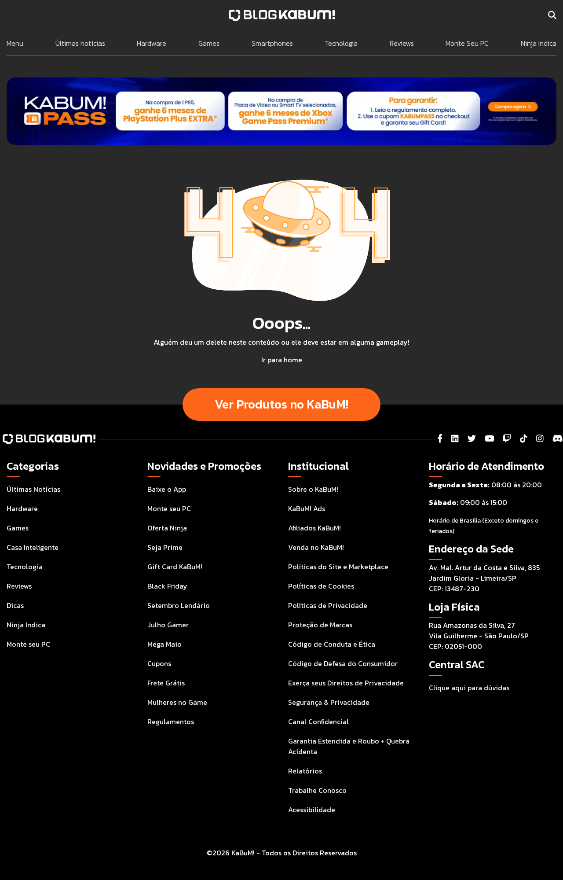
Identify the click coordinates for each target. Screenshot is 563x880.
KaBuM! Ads (306, 508)
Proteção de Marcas (320, 624)
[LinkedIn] (455, 438)
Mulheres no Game (177, 702)
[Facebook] (439, 438)
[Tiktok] (523, 438)
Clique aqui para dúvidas (469, 687)
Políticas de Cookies (321, 586)
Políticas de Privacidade (327, 605)
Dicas (15, 605)
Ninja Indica (538, 43)
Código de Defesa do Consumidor (343, 663)
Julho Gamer (168, 624)
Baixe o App (166, 489)
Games (208, 43)
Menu (15, 43)
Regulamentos (170, 721)
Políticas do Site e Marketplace (338, 566)
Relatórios (305, 771)
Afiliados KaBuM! (314, 528)
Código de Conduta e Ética (331, 644)
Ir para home (281, 359)
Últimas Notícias (33, 489)
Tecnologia (341, 43)
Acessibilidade (311, 809)
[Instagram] (540, 438)
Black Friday (167, 586)
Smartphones (272, 43)
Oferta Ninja (167, 528)
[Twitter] (472, 438)
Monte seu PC (28, 644)
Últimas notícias (80, 43)
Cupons (159, 663)
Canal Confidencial (318, 721)
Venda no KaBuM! (316, 547)
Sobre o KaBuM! (313, 489)
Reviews (402, 43)
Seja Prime (165, 547)
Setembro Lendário (178, 605)
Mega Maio (164, 644)
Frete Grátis (166, 682)
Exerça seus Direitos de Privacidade (346, 682)
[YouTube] (489, 438)
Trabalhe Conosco (317, 790)
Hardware (151, 43)
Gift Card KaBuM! (174, 566)
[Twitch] (507, 438)
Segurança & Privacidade (328, 702)
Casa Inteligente (32, 547)
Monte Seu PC (467, 43)
